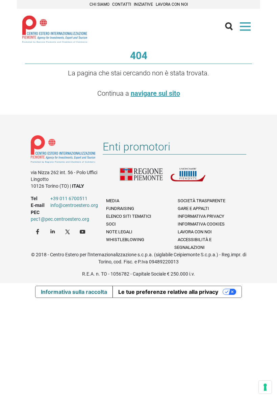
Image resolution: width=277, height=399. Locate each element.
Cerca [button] (231, 28)
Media (112, 200)
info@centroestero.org (74, 205)
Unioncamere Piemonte (195, 178)
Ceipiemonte (54, 29)
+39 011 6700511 (68, 198)
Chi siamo (99, 4)
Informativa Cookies (201, 224)
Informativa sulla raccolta (74, 291)
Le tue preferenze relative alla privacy (168, 291)
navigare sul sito (155, 93)
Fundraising (120, 208)
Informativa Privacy (201, 216)
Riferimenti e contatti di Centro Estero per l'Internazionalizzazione (63, 150)
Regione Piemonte (145, 178)
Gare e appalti (193, 208)
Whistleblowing (125, 239)
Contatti (121, 4)
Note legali (119, 231)
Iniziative (143, 4)
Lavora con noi (172, 4)
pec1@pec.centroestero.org (60, 219)
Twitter (68, 231)
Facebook (38, 231)
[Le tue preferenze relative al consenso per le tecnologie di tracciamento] (265, 387)
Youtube (83, 231)
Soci (111, 224)
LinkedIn (53, 231)
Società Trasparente (201, 200)
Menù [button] (246, 28)
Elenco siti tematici (128, 216)
